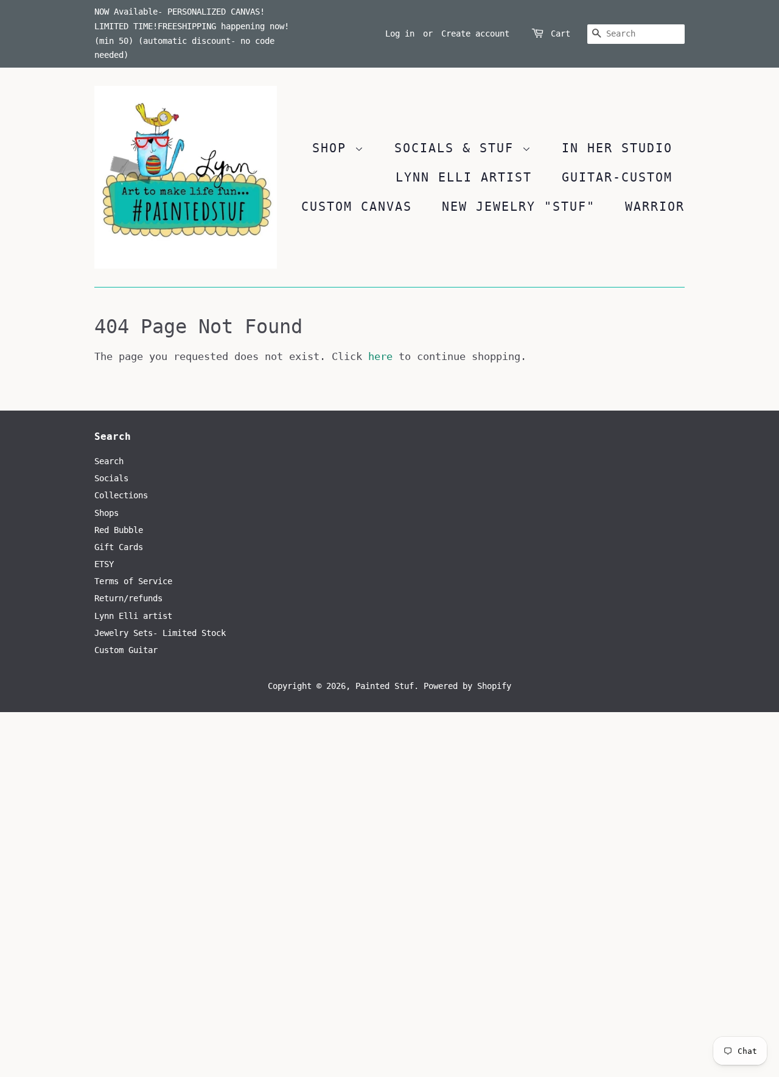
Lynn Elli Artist (464, 177)
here (380, 356)
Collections (121, 495)
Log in (399, 33)
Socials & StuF (458, 148)
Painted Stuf (384, 686)
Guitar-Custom (617, 177)
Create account (475, 33)
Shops (106, 513)
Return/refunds (128, 598)
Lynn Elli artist (133, 616)
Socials (111, 478)
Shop (333, 148)
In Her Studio (617, 148)
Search (109, 461)
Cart (560, 33)
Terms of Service (133, 581)
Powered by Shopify (467, 686)
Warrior (655, 206)
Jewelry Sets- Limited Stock (160, 633)
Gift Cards (118, 547)
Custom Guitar (126, 650)
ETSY (104, 564)
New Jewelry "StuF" (518, 206)
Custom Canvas (356, 206)
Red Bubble (118, 530)
